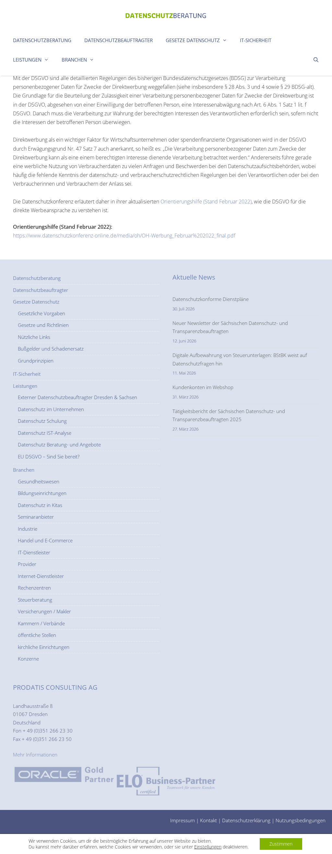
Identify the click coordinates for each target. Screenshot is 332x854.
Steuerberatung (35, 599)
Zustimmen (280, 844)
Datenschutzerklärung (246, 820)
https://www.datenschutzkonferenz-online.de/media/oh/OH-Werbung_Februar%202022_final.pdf (124, 235)
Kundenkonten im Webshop (202, 387)
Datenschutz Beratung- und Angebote (59, 444)
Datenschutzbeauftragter (118, 40)
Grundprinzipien (35, 360)
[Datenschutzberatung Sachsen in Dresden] (166, 13)
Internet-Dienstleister (41, 576)
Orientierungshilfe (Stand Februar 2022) (206, 201)
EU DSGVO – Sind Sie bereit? (48, 456)
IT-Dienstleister (34, 552)
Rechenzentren (34, 587)
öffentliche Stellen (37, 635)
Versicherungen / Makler (44, 611)
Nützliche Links (34, 337)
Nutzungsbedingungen (301, 820)
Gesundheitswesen (38, 481)
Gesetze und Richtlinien (43, 325)
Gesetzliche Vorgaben (41, 313)
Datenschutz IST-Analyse (44, 433)
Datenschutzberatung (42, 40)
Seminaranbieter (36, 517)
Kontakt (208, 820)
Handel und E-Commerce (45, 540)
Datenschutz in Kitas (40, 505)
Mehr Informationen (35, 754)
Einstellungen (207, 847)
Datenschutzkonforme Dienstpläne (210, 299)
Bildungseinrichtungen (42, 493)
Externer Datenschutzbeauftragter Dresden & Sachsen (77, 397)
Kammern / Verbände (41, 623)
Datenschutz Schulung (42, 421)
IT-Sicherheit (255, 40)
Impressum (182, 820)
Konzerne (28, 658)
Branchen (74, 59)
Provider (27, 564)
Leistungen (27, 59)
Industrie (27, 528)
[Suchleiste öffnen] (316, 59)
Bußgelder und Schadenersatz (51, 348)
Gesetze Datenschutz (193, 40)
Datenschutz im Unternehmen (51, 409)
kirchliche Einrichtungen (43, 647)
